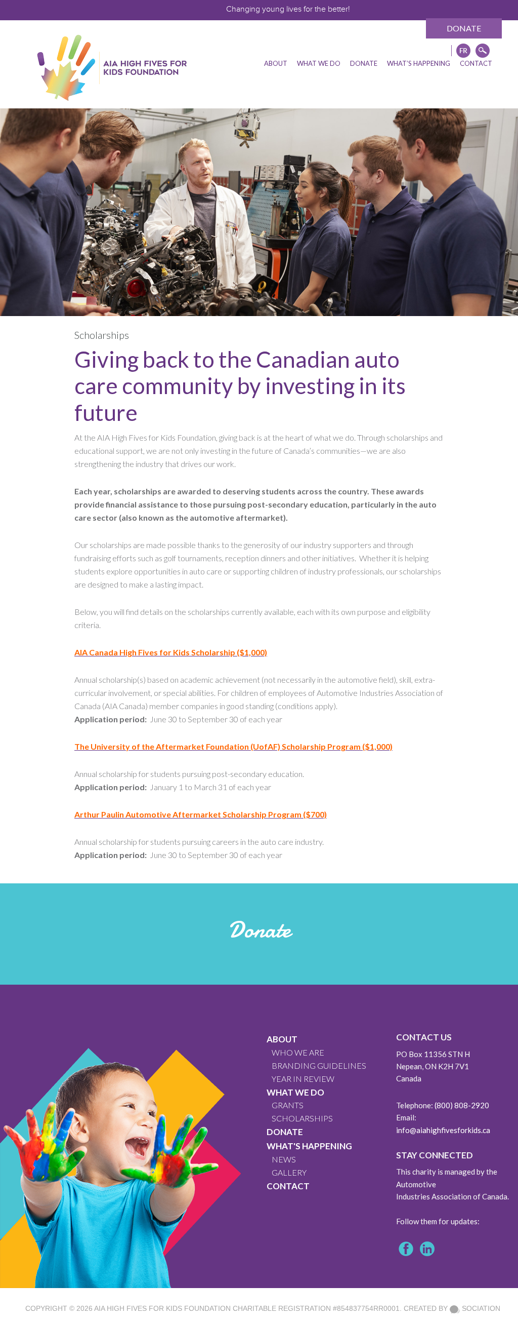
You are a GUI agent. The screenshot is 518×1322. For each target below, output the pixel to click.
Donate (464, 28)
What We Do (295, 1092)
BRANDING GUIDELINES (319, 1065)
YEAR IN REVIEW (303, 1078)
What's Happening (309, 1146)
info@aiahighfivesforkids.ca (443, 1130)
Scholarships (302, 1118)
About (282, 1039)
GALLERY (289, 1172)
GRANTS (288, 1105)
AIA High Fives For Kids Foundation (162, 1308)
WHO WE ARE (298, 1052)
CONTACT (288, 1186)
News (284, 1159)
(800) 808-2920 (462, 1105)
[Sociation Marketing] (455, 1308)
